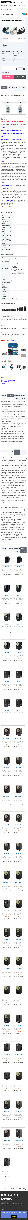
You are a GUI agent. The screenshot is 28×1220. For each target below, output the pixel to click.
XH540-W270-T (7, 997)
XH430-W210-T (18, 824)
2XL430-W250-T (19, 1054)
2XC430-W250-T (7, 1083)
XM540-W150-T (18, 911)
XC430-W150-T (7, 1054)
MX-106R (7, 652)
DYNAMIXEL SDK (6, 381)
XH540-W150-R (18, 939)
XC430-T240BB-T (19, 1140)
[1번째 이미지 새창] (4, 44)
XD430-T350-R (19, 1111)
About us (2, 1189)
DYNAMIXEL (4, 5)
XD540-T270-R (19, 1083)
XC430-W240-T (18, 1025)
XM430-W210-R (18, 738)
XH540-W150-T (18, 968)
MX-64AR (7, 710)
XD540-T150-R (7, 1111)
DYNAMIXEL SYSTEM (16, 5)
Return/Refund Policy (17, 89)
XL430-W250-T (7, 911)
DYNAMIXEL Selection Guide (8, 380)
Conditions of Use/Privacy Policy (18, 1189)
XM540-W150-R (18, 882)
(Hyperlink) (3, 127)
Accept (14, 1216)
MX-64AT (19, 710)
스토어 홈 (1, 9)
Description (4, 87)
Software (4, 383)
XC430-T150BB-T (7, 1169)
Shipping (11, 87)
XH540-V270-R (7, 1025)
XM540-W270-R (6, 882)
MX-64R (19, 624)
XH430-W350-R (7, 767)
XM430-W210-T (18, 796)
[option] (4, 5)
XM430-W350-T (6, 796)
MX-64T (7, 595)
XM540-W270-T (6, 939)
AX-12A (7, 566)
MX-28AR (7, 681)
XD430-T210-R (7, 1140)
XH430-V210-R (19, 853)
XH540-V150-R (19, 997)
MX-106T (19, 595)
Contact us (7, 1189)
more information (16, 1213)
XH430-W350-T (7, 824)
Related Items (23, 89)
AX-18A (19, 566)
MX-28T (19, 652)
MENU (25, 2)
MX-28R (7, 624)
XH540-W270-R (7, 968)
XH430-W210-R (18, 767)
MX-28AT (19, 681)
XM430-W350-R (6, 738)
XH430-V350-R (7, 853)
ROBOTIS (8, 2)
